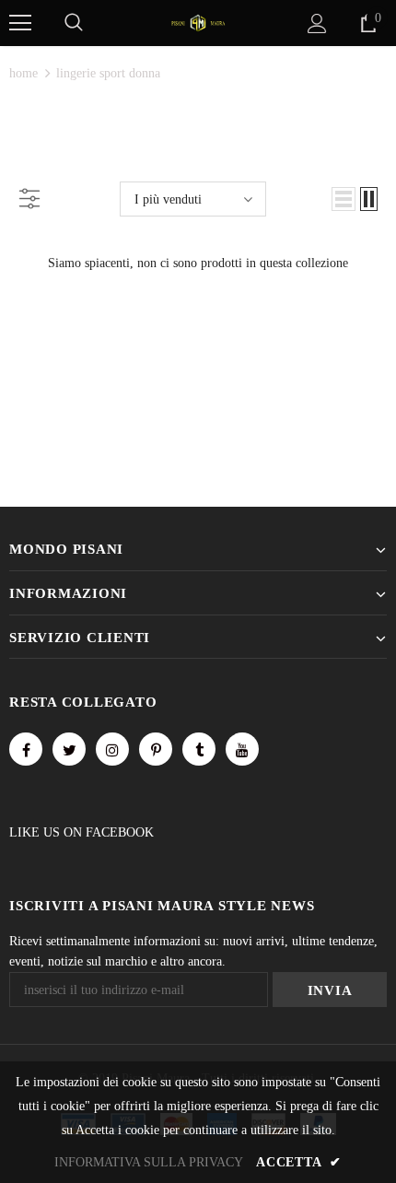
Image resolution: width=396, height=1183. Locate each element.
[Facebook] (25, 749)
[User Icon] (317, 23)
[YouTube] (242, 749)
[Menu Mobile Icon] (20, 23)
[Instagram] (112, 749)
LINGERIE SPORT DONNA (108, 73)
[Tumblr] (198, 749)
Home (23, 73)
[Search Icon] (73, 23)
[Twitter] (69, 749)
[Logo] (198, 21)
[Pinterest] (155, 749)
